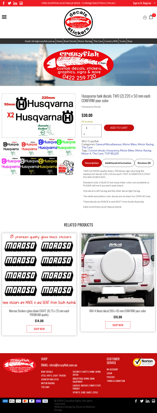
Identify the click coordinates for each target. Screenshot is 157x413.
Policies (111, 377)
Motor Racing (85, 41)
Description (92, 162)
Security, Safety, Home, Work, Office (87, 373)
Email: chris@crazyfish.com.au (40, 41)
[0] (151, 16)
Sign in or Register (142, 3)
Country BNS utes (50, 379)
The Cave (98, 41)
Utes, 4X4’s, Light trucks (53, 375)
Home (59, 41)
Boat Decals (70, 41)
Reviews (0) (144, 162)
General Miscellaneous (109, 144)
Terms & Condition (116, 380)
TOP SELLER (111, 153)
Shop (129, 41)
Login (109, 373)
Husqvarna (112, 150)
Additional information (118, 162)
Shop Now (39, 329)
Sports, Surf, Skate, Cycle (85, 392)
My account (112, 369)
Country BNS (111, 41)
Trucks (122, 41)
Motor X (86, 153)
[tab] (92, 163)
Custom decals (96, 150)
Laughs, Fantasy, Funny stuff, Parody (87, 387)
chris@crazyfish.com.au (63, 365)
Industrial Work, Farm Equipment (83, 380)
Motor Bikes (130, 144)
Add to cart (119, 127)
